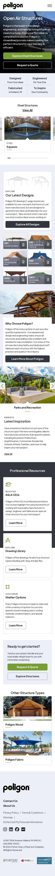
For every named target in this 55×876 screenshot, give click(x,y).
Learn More (16, 522)
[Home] (13, 5)
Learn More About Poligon (27, 358)
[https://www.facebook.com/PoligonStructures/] (17, 829)
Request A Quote (27, 667)
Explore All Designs (27, 224)
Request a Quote (27, 65)
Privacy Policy (11, 812)
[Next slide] (52, 386)
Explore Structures (27, 676)
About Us (9, 805)
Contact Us (10, 800)
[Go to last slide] (2, 386)
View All (27, 110)
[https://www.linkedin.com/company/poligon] (11, 829)
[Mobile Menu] (50, 5)
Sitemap (8, 817)
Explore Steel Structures (27, 55)
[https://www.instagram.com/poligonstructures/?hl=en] (5, 829)
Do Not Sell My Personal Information (22, 822)
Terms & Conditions (33, 812)
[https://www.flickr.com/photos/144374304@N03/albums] (23, 829)
